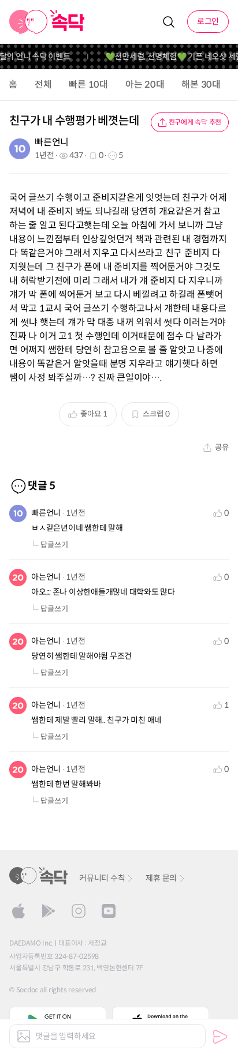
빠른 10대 (88, 84)
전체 (43, 84)
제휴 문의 (161, 878)
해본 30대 (201, 84)
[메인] (47, 22)
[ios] (18, 911)
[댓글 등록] (220, 1036)
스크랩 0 (156, 414)
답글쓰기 (54, 545)
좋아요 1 (93, 414)
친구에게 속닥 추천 (195, 122)
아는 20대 (145, 84)
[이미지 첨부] (24, 1036)
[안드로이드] (48, 911)
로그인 (208, 21)
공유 (222, 447)
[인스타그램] (78, 911)
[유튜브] (108, 911)
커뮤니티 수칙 (102, 878)
